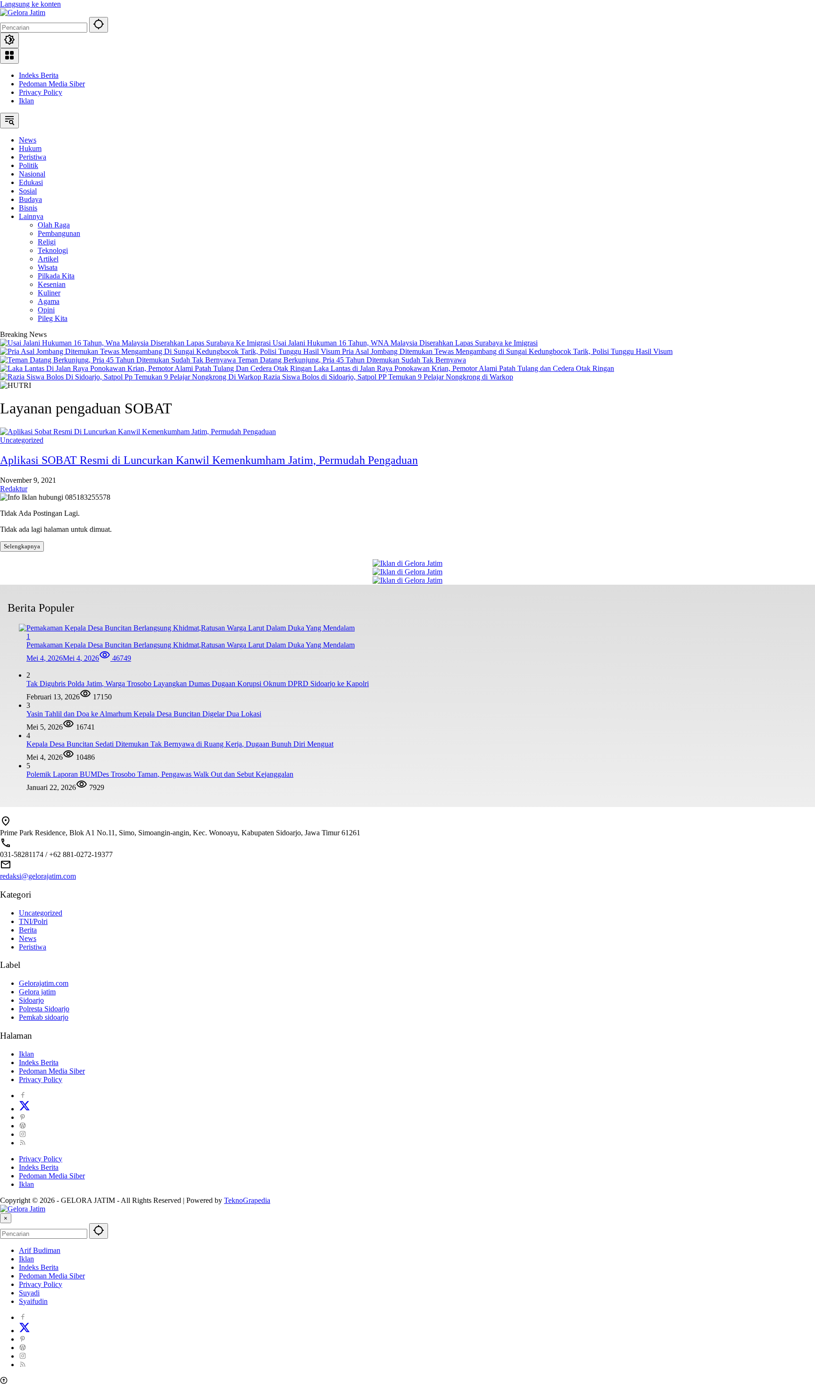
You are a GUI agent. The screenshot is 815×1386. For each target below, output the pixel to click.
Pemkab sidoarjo (43, 1017)
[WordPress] (22, 1126)
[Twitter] (24, 1109)
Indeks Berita (38, 75)
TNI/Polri (33, 921)
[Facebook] (22, 1096)
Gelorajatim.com (43, 983)
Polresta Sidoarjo (44, 1009)
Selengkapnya (22, 546)
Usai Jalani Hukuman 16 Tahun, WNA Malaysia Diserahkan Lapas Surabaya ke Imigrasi (405, 343)
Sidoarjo (31, 1000)
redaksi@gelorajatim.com (38, 876)
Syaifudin (33, 1301)
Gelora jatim (37, 992)
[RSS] (22, 1143)
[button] (98, 25)
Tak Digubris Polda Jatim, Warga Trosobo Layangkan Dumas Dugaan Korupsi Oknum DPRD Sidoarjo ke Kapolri (197, 684)
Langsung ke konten (30, 4)
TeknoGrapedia (247, 1200)
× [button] (6, 1218)
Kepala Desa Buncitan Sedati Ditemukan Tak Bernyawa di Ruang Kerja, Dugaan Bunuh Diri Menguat (179, 744)
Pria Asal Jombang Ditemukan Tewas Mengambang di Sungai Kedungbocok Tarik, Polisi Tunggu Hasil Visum (507, 351)
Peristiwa (32, 947)
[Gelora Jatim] (22, 12)
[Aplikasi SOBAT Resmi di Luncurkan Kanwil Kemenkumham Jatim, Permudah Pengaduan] (138, 432)
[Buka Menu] (9, 56)
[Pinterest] (22, 1117)
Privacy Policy (40, 92)
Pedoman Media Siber (52, 84)
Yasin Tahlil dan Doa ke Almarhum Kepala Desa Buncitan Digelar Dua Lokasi (143, 714)
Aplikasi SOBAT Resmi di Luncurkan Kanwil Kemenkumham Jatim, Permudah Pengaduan (209, 460)
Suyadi (29, 1293)
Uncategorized (21, 440)
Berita (28, 930)
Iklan (26, 101)
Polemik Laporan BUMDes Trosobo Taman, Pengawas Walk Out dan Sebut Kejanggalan (159, 774)
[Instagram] (22, 1134)
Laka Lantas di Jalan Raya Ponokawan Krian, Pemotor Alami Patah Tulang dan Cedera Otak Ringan (464, 368)
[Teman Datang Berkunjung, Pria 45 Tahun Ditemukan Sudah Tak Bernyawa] (119, 360)
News (27, 938)
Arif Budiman (39, 1250)
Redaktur (13, 489)
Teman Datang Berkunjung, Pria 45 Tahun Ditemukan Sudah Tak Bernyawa (352, 360)
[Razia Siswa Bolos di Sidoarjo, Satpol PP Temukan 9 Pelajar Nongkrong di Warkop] (131, 377)
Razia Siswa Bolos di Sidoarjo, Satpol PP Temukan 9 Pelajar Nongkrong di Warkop (388, 377)
